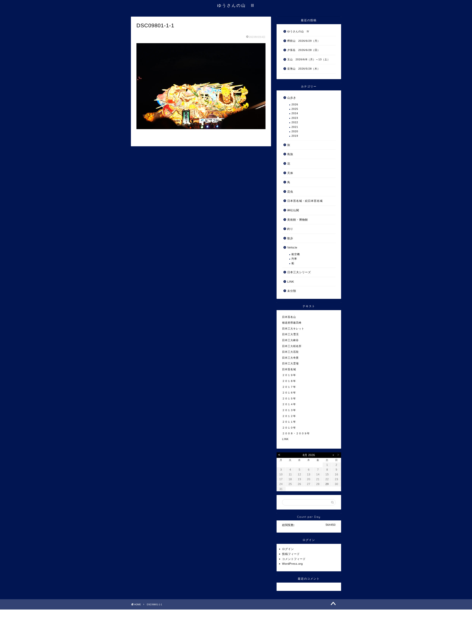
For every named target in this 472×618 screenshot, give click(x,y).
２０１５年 (289, 398)
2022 (294, 122)
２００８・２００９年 (296, 433)
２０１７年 (289, 387)
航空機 (295, 254)
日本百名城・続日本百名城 (305, 200)
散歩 (290, 238)
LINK (290, 281)
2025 (294, 109)
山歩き (291, 97)
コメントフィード (294, 558)
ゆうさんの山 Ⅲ (236, 5)
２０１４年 (289, 404)
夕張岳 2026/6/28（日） (303, 50)
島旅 (290, 154)
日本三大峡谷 (290, 340)
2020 (294, 131)
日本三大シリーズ (299, 272)
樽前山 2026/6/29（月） (303, 40)
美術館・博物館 (297, 219)
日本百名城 (289, 369)
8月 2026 (309, 455)
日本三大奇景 (290, 357)
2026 (294, 104)
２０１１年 (289, 421)
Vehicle (292, 247)
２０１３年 (289, 410)
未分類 (291, 290)
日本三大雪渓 (290, 334)
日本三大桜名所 (291, 346)
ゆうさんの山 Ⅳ (298, 31)
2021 (294, 127)
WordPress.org (292, 563)
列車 (294, 258)
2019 (294, 135)
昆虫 (290, 191)
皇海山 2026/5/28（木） (303, 68)
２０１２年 (289, 416)
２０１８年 (289, 381)
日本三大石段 (290, 352)
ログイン (288, 548)
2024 (294, 113)
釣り (290, 228)
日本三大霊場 (290, 363)
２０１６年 (289, 392)
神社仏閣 (293, 210)
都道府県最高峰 (291, 322)
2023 (294, 118)
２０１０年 (289, 427)
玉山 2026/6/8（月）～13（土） (308, 59)
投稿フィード (291, 553)
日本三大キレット (293, 328)
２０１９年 (289, 375)
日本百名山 (289, 317)
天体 (290, 173)
